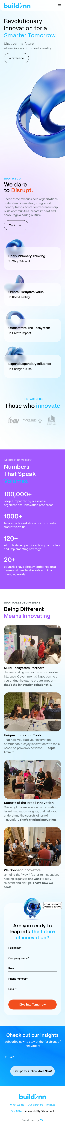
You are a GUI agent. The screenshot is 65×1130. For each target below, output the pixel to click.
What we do (17, 1104)
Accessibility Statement (39, 1111)
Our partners (35, 1104)
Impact (50, 1104)
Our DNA (16, 1111)
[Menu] (59, 5)
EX (41, 1120)
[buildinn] (17, 5)
